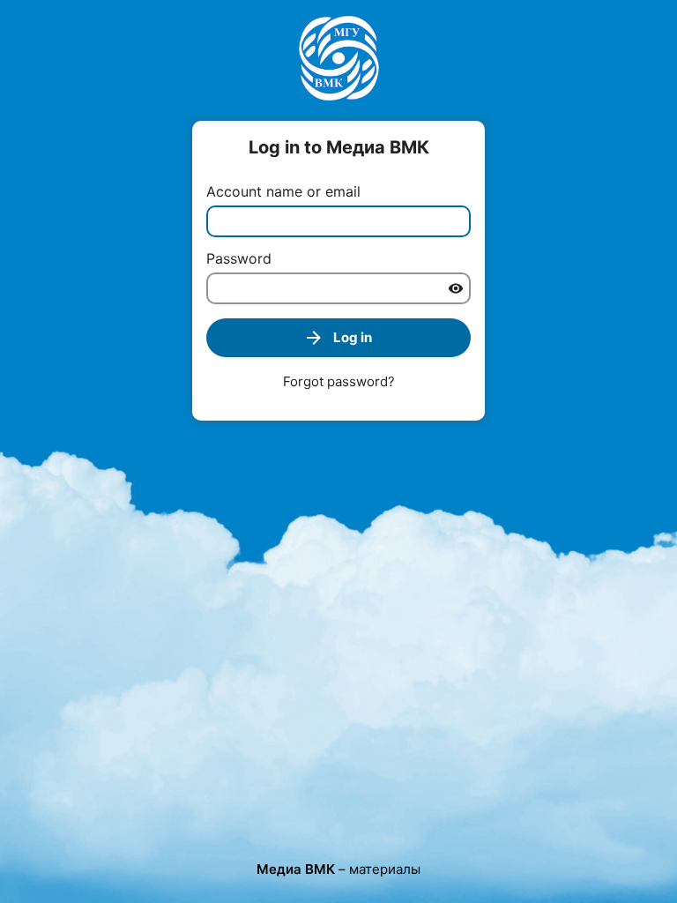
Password (239, 258)
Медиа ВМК (296, 869)
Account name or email (283, 191)
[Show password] (456, 288)
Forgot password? (339, 381)
